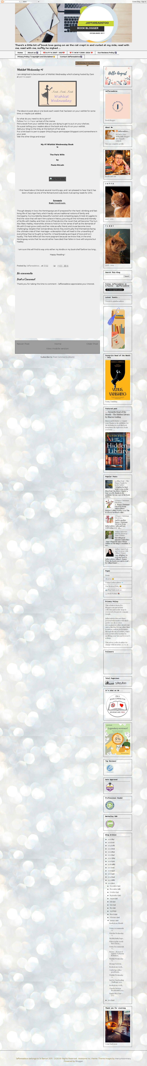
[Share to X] (63, 266)
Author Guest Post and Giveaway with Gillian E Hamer (121, 551)
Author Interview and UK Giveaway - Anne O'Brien (121, 534)
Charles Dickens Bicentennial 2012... (116, 989)
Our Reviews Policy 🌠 (107, 53)
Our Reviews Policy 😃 (113, 586)
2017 (109, 868)
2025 (109, 842)
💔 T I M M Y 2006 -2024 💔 (81, 53)
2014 (109, 877)
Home (20, 53)
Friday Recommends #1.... (116, 948)
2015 (109, 874)
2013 (109, 880)
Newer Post (23, 343)
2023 (109, 849)
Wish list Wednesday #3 (116, 934)
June (111, 905)
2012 (109, 883)
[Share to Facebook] (65, 266)
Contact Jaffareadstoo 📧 (114, 582)
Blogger (79, 1061)
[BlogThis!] (61, 266)
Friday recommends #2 (116, 929)
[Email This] (59, 266)
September (114, 895)
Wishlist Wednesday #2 (116, 960)
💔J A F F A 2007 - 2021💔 (54, 53)
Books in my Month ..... (116, 924)
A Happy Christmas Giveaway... (122, 501)
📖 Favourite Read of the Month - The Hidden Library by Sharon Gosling (117, 414)
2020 (110, 858)
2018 (110, 864)
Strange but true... (115, 964)
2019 (110, 861)
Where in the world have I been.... (116, 942)
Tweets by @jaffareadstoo (114, 301)
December (114, 886)
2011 (109, 1000)
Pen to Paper (30, 121)
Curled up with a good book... (115, 971)
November (114, 889)
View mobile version (57, 348)
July (111, 902)
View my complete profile (114, 144)
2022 (109, 852)
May (111, 908)
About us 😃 (109, 579)
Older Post (92, 343)
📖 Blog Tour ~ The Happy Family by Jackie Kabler (122, 483)
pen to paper (25, 77)
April (112, 911)
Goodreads (60, 203)
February (113, 917)
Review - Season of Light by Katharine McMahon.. (116, 954)
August (112, 898)
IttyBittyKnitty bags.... (116, 938)
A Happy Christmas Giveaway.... (122, 517)
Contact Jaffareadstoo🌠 (71, 57)
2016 (110, 871)
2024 (109, 845)
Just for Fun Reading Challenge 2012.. (116, 981)
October (113, 892)
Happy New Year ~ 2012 (116, 994)
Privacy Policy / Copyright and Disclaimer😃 (36, 57)
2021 (109, 855)
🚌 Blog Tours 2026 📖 (113, 590)
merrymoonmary (123, 1058)
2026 (110, 839)
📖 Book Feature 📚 (112, 594)
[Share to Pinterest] (67, 266)
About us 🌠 (33, 53)
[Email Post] (54, 266)
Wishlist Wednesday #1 (116, 976)
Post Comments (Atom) (63, 357)
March (112, 914)
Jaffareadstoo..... (123, 131)
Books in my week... (116, 967)
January (113, 920)
